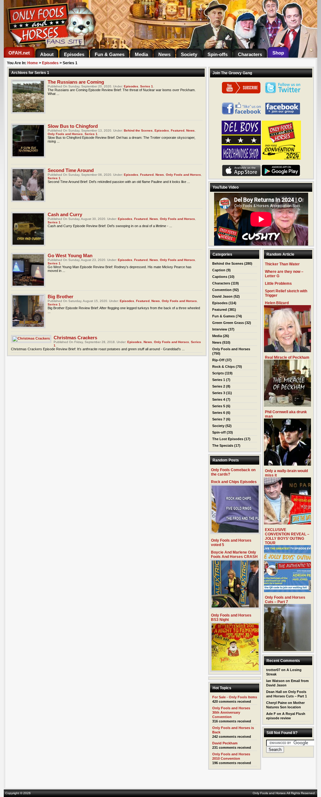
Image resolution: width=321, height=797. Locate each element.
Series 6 (218, 412)
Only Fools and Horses (65, 134)
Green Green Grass (228, 323)
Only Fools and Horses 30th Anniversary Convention (231, 712)
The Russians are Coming (76, 82)
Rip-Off (218, 360)
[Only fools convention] (281, 158)
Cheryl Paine (276, 703)
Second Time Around (71, 170)
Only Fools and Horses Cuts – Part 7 (285, 599)
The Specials (222, 445)
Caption (218, 270)
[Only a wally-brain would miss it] (287, 522)
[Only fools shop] (241, 158)
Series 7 (218, 419)
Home (32, 63)
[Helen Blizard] (287, 350)
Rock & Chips (223, 366)
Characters (221, 283)
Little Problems (278, 283)
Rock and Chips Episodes (234, 482)
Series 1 (146, 86)
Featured (177, 130)
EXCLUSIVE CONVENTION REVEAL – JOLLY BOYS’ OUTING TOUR (287, 536)
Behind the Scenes (138, 130)
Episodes (50, 63)
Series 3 (218, 393)
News (190, 130)
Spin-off (219, 432)
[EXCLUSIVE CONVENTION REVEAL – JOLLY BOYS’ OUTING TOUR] (287, 590)
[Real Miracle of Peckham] (287, 405)
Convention (222, 290)
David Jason (222, 296)
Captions (219, 277)
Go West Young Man (70, 255)
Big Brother (60, 296)
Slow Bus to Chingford (73, 126)
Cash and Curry (65, 214)
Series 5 (218, 406)
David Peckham (225, 743)
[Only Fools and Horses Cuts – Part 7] (287, 649)
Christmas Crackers (75, 337)
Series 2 (218, 386)
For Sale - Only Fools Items (234, 697)
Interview (219, 329)
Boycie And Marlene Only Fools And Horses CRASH (234, 554)
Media (217, 336)
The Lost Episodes (227, 439)
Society (218, 426)
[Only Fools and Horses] (82, 45)
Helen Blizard (277, 303)
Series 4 (218, 399)
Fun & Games (223, 316)
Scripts (218, 373)
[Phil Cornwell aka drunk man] (287, 463)
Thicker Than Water (282, 264)
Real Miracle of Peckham (287, 357)
